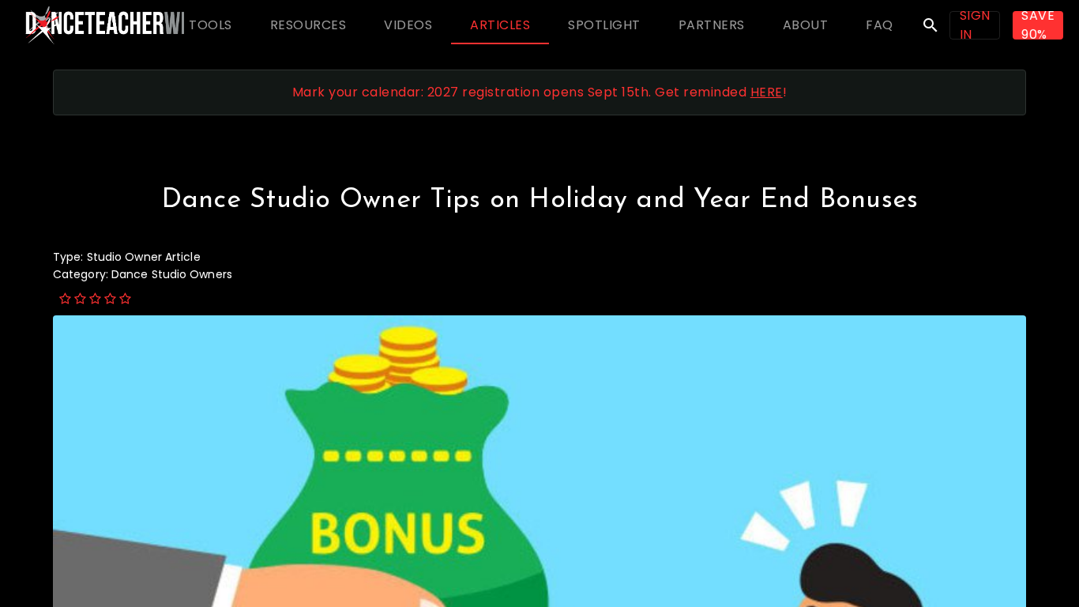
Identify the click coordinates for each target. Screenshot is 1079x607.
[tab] (210, 25)
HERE (766, 92)
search (930, 25)
